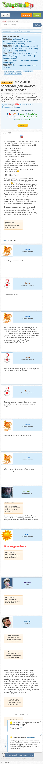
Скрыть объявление (40, 721)
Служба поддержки (12, 21)
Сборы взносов (8, 73)
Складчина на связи (9, 71)
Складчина (6, 762)
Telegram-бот (31, 737)
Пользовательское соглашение (11, 758)
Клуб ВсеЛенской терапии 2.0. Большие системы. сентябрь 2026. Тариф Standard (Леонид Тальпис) (21, 48)
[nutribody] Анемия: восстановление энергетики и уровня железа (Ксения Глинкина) (19, 41)
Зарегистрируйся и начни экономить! (19, 755)
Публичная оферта (28, 758)
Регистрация (26, 15)
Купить (22, 125)
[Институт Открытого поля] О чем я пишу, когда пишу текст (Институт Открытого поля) (20, 55)
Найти (37, 25)
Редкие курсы (19, 71)
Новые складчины (28, 71)
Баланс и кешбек (17, 73)
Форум (3, 15)
